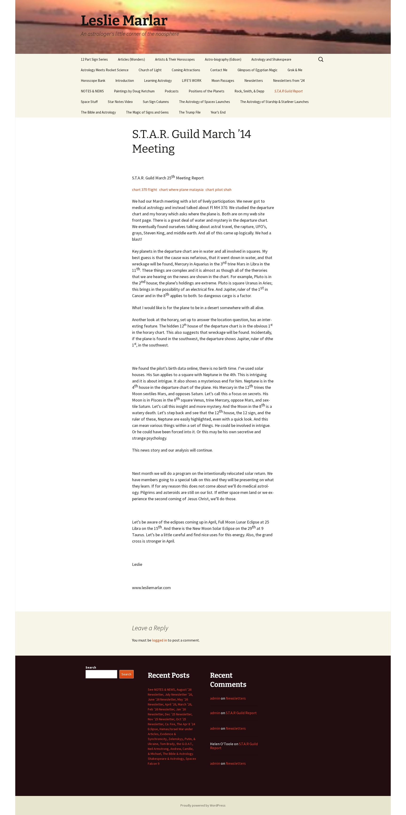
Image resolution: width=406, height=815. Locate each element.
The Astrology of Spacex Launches (204, 101)
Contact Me (218, 70)
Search (91, 667)
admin (215, 698)
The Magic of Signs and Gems (147, 112)
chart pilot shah (218, 189)
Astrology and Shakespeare (271, 59)
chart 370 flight (144, 189)
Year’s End (218, 112)
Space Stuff (89, 101)
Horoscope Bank (93, 80)
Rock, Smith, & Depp (249, 91)
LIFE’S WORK (191, 80)
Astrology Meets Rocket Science (105, 70)
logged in (159, 640)
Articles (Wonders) (131, 59)
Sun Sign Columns (156, 101)
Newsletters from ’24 (288, 80)
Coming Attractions (186, 70)
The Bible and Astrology (98, 112)
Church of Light (150, 70)
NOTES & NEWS (92, 91)
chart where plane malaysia (181, 189)
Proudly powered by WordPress (203, 805)
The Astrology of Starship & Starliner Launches (274, 101)
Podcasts (172, 91)
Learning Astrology (158, 80)
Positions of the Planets (206, 91)
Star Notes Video (120, 101)
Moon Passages (222, 80)
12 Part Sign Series (94, 59)
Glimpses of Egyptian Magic (257, 70)
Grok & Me (295, 70)
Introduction (124, 80)
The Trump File (190, 112)
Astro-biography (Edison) (223, 59)
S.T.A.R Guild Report (288, 91)
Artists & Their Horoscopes (175, 59)
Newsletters (253, 80)
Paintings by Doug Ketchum (134, 91)
